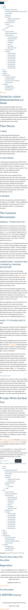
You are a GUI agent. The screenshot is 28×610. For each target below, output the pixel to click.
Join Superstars (9, 86)
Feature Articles (9, 35)
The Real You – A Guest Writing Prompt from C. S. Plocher (12, 99)
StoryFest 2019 (11, 55)
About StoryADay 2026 (11, 9)
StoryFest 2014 (11, 64)
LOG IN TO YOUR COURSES (12, 80)
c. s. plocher (10, 452)
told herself (21, 275)
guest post (16, 452)
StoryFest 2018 (11, 57)
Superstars (5, 84)
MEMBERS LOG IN (10, 87)
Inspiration (10, 42)
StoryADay (2, 553)
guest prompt (23, 452)
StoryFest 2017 (11, 58)
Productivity (11, 40)
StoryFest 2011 (11, 66)
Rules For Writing (12, 38)
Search (2, 458)
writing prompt (4, 454)
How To (10, 44)
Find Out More (9, 82)
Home (4, 6)
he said (6, 232)
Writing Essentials (12, 37)
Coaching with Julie (10, 77)
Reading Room (9, 49)
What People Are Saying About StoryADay (16, 11)
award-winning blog (14, 442)
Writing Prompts (9, 31)
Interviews (10, 46)
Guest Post (11, 26)
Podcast (5, 71)
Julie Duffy (8, 16)
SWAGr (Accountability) (11, 33)
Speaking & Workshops (14, 18)
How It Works (8, 13)
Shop (4, 69)
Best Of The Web (12, 47)
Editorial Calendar (9, 22)
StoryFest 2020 (12, 53)
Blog (4, 29)
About (4, 7)
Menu (2, 3)
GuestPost (2, 451)
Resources (8, 15)
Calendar (5, 73)
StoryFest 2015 (11, 62)
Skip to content (4, 0)
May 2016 (14, 451)
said (15, 368)
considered (12, 344)
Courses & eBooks (10, 78)
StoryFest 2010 (11, 67)
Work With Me (6, 75)
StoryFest (7, 51)
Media (6, 27)
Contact (7, 24)
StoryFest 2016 (11, 60)
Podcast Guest (11, 20)
